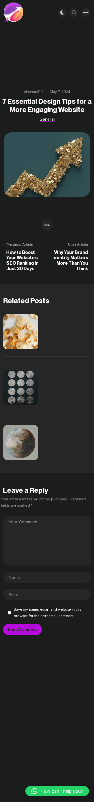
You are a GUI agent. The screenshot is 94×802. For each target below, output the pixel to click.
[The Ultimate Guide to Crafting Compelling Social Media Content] (25, 442)
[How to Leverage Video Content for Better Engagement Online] (25, 387)
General (47, 119)
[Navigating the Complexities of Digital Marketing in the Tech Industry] (25, 331)
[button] (57, 791)
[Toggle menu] (85, 12)
